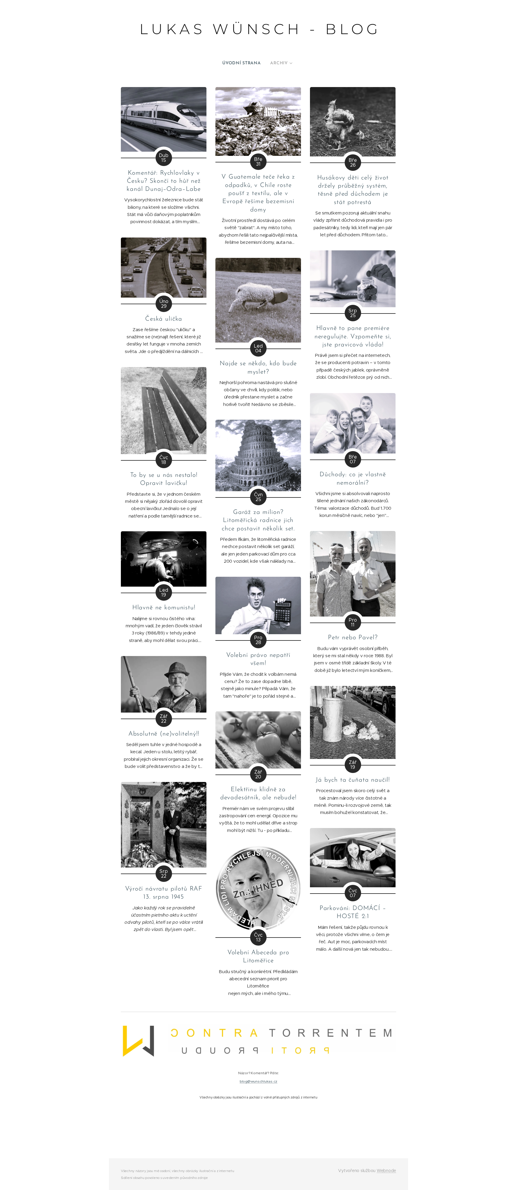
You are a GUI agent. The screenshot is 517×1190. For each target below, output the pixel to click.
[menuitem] (243, 63)
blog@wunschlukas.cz (258, 1081)
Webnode (386, 1170)
